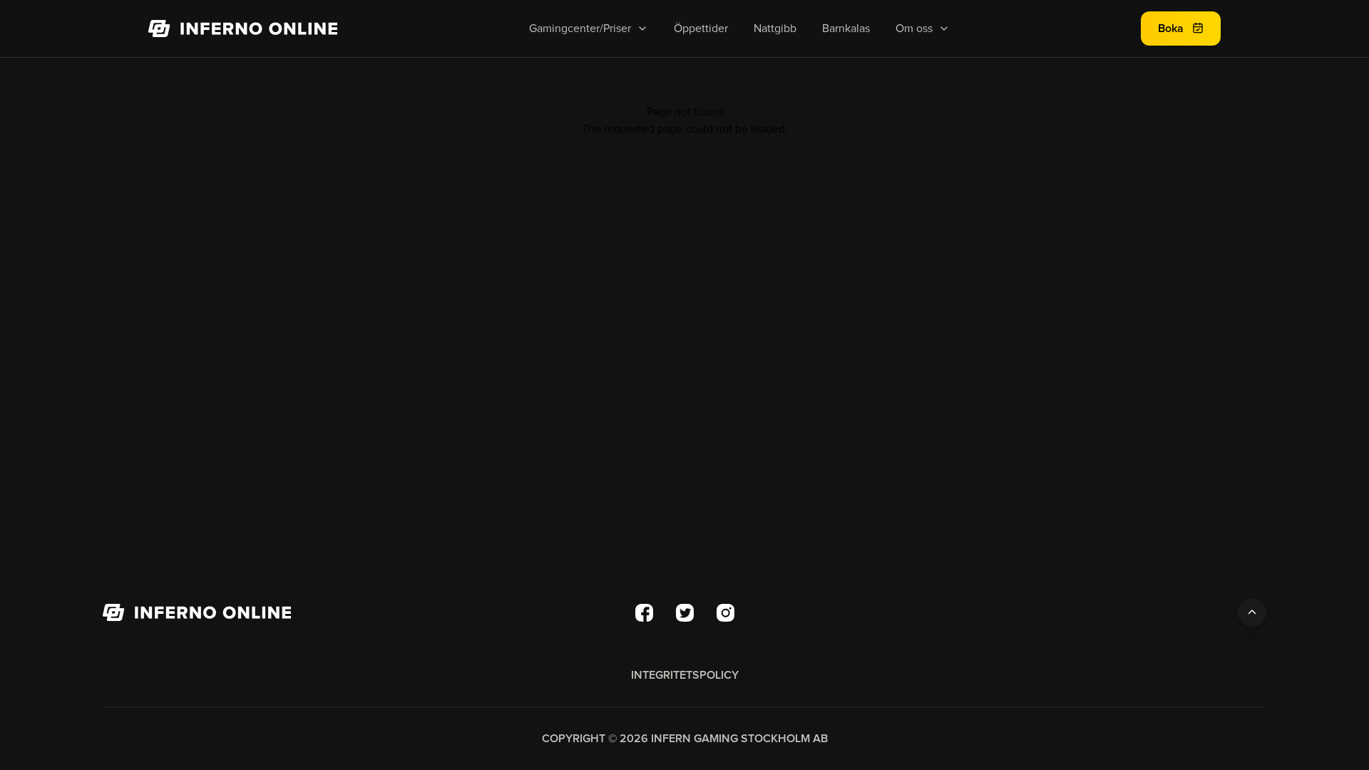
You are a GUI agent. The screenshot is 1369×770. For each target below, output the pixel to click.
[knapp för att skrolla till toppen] (1252, 612)
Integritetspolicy (685, 675)
